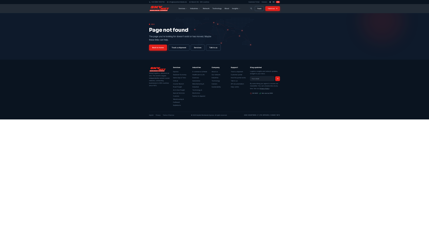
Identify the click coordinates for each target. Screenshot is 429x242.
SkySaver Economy (179, 75)
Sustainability (216, 87)
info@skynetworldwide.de (178, 2)
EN (278, 2)
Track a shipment (179, 47)
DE (274, 2)
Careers (264, 2)
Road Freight (177, 87)
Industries (194, 8)
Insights (235, 8)
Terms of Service (168, 115)
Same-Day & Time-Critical (179, 79)
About (227, 8)
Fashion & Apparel (198, 96)
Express (176, 71)
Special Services (179, 93)
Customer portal (236, 75)
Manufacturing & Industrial (198, 85)
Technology (217, 8)
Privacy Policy (264, 88)
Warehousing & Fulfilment (178, 100)
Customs (176, 96)
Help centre (235, 87)
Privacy (158, 115)
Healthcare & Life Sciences (198, 76)
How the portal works (238, 78)
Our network (216, 75)
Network (206, 8)
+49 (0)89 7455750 (158, 2)
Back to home (158, 47)
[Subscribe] (277, 78)
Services (182, 8)
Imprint (151, 115)
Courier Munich (178, 84)
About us (215, 71)
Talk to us (271, 8)
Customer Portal (253, 2)
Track (259, 8)
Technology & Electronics (197, 91)
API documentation (237, 84)
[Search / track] (251, 8)
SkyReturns (177, 105)
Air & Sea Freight (179, 90)
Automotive (196, 81)
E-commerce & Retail (199, 71)
